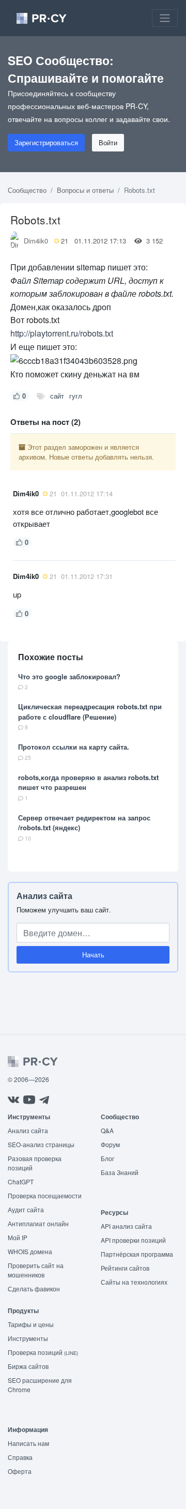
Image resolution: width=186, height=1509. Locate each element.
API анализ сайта (126, 1226)
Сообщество (27, 190)
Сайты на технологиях (134, 1281)
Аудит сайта (26, 1209)
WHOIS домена (30, 1251)
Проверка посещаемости (45, 1195)
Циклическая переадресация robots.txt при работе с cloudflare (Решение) (90, 712)
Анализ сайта (44, 896)
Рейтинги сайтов (125, 1267)
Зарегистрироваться (46, 142)
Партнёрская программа (137, 1253)
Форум (110, 1144)
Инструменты (28, 1338)
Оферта (20, 1471)
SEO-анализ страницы (41, 1144)
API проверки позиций (133, 1240)
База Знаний (119, 1172)
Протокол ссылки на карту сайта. (73, 747)
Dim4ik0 (36, 241)
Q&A (107, 1130)
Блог (107, 1158)
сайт (57, 396)
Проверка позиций (43, 1352)
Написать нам (28, 1443)
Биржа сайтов (28, 1366)
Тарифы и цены (31, 1324)
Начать (93, 954)
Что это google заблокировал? (69, 676)
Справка (20, 1457)
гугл (75, 396)
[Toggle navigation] (165, 18)
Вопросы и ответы (85, 190)
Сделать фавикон (34, 1288)
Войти (108, 142)
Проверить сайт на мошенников (36, 1270)
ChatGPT (21, 1181)
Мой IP (17, 1237)
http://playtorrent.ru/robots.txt (61, 333)
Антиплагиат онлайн (38, 1223)
